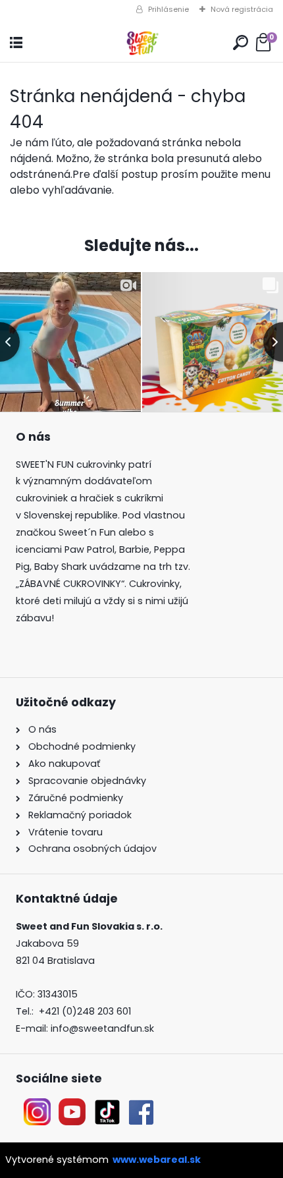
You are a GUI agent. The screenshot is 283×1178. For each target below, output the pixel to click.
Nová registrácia (242, 9)
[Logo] (141, 43)
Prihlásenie (168, 9)
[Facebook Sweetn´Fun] (138, 1106)
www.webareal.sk (157, 1159)
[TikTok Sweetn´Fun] (107, 1106)
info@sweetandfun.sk (102, 1028)
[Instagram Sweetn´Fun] (37, 1106)
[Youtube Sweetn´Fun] (72, 1106)
